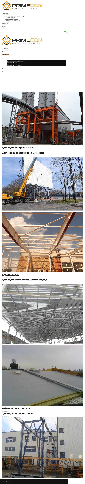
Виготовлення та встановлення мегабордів (23, 153)
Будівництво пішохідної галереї (17, 413)
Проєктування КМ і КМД (10, 17)
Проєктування (6, 14)
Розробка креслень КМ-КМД (15, 277)
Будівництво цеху (10, 274)
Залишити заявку (5, 54)
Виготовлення (6, 22)
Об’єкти (4, 26)
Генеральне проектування (7, 150)
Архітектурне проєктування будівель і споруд (14, 16)
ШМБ (4, 25)
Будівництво (5, 23)
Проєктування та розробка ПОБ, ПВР (12, 20)
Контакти (5, 27)
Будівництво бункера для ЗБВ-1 (17, 148)
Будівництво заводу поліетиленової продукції (24, 280)
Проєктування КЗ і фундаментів (11, 19)
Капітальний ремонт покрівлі (16, 408)
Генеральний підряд (16, 150)
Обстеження (5, 13)
